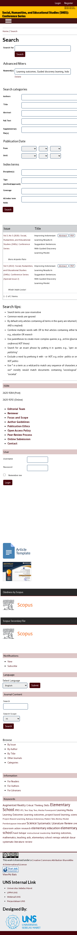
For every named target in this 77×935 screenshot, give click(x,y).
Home (6, 31)
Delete (18, 76)
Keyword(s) (8, 70)
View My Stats (10, 874)
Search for (8, 47)
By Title (11, 753)
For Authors (13, 785)
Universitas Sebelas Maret (19, 888)
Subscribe (12, 666)
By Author (12, 749)
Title (5, 104)
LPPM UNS (12, 892)
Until (5, 155)
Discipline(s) (8, 171)
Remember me (15, 475)
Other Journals (15, 758)
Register (68, 3)
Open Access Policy (19, 430)
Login (58, 3)
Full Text (7, 120)
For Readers (13, 781)
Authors (7, 96)
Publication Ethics (19, 426)
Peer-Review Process (20, 435)
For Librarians (14, 790)
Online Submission (19, 439)
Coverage (7, 190)
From (5, 148)
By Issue (12, 744)
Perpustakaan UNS (16, 901)
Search (14, 31)
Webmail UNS (13, 896)
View (10, 661)
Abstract (7, 112)
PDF (72, 235)
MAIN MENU (8, 21)
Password (7, 467)
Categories (13, 762)
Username (8, 458)
